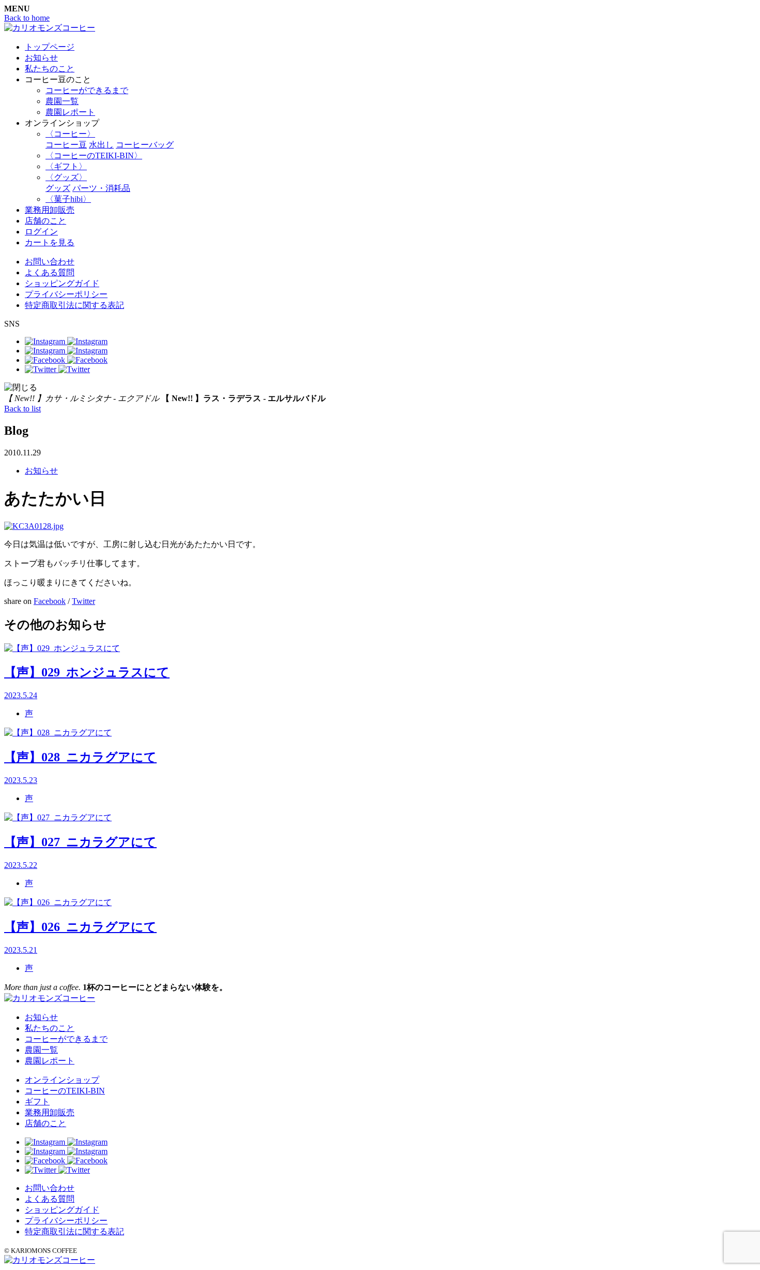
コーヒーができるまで (86, 90)
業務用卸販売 (49, 209)
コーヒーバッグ (145, 144)
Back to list (22, 408)
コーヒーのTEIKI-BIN (65, 1090)
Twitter (83, 601)
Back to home (27, 17)
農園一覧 (62, 101)
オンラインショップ (62, 1079)
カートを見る (49, 242)
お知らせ (41, 57)
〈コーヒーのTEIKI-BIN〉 (93, 155)
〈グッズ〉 (66, 177)
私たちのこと (49, 68)
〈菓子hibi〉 (68, 199)
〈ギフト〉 (66, 166)
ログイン (41, 231)
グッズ (57, 188)
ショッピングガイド (62, 283)
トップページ (49, 46)
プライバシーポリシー (66, 294)
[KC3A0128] (34, 526)
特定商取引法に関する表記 (74, 305)
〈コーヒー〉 (70, 133)
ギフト (37, 1101)
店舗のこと (45, 220)
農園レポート (70, 112)
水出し (101, 144)
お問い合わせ (49, 261)
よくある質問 (49, 272)
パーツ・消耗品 (101, 188)
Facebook (50, 601)
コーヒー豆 (66, 144)
